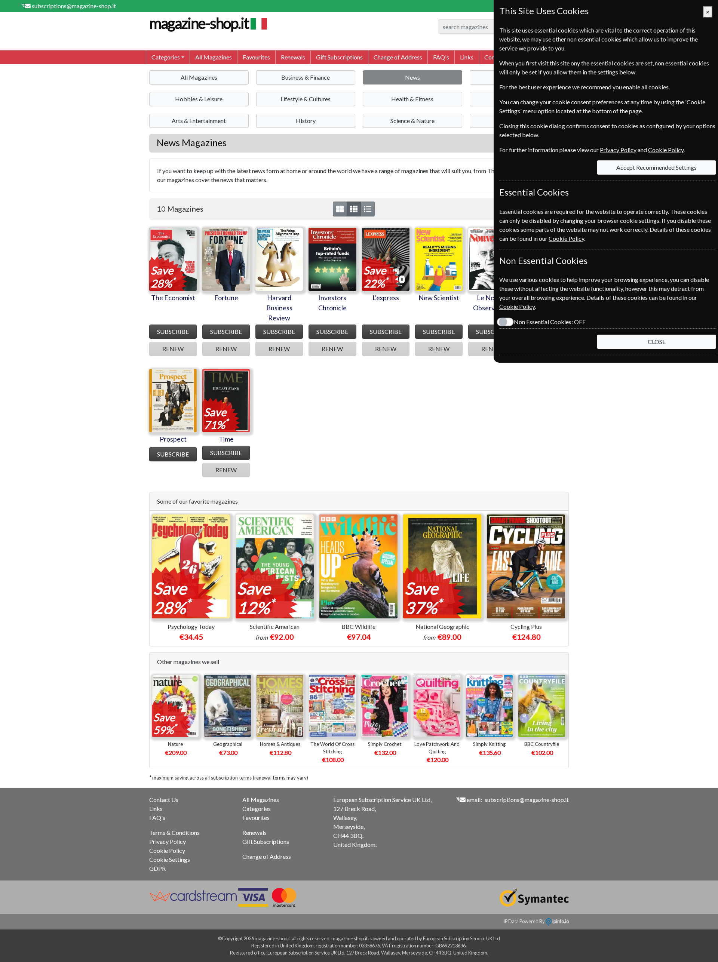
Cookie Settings (169, 859)
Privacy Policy (167, 841)
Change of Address (398, 57)
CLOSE (657, 341)
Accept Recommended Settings (656, 167)
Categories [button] (165, 57)
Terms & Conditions (174, 832)
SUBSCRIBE (173, 331)
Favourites (256, 57)
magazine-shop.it (199, 23)
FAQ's (441, 57)
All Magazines (213, 57)
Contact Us (163, 799)
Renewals (293, 57)
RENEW (173, 348)
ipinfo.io (560, 921)
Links (466, 57)
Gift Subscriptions (339, 57)
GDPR (157, 868)
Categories (256, 808)
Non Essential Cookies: (550, 321)
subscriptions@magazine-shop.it (74, 5)
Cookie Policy (167, 850)
